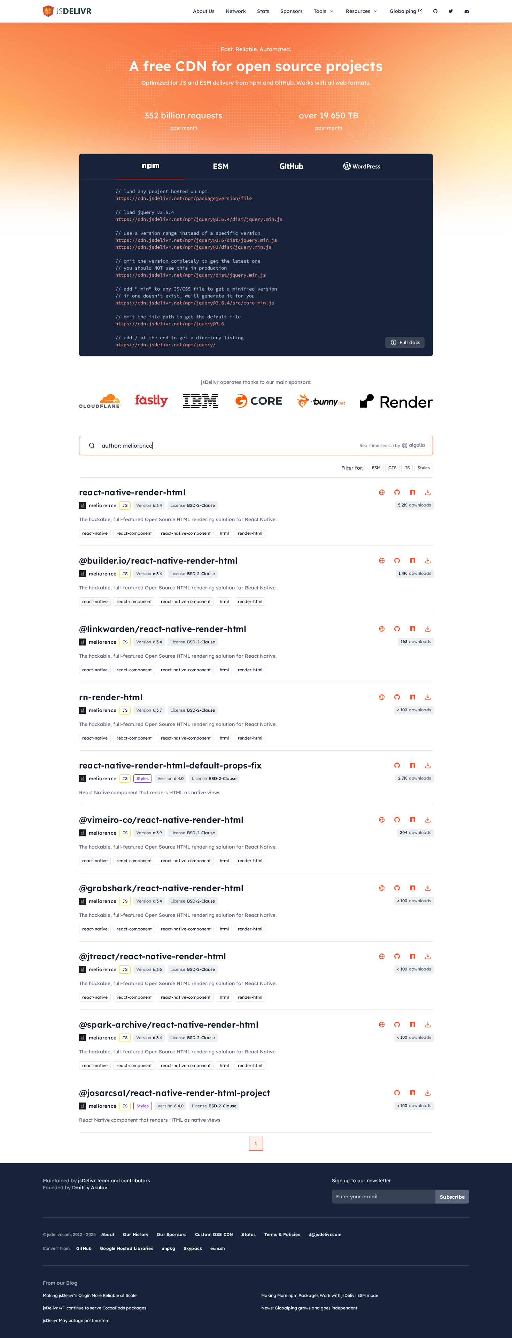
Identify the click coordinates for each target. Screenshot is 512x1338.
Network (236, 11)
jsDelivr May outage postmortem (76, 1320)
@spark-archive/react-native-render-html (168, 1024)
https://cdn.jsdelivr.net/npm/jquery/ (165, 344)
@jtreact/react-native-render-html (152, 956)
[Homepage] (381, 492)
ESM (376, 467)
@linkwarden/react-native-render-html (162, 629)
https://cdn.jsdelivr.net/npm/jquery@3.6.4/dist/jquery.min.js (198, 219)
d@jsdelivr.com (325, 1234)
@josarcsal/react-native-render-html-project (174, 1093)
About (108, 1234)
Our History (135, 1234)
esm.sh (217, 1248)
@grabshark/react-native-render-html (161, 888)
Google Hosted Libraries (126, 1248)
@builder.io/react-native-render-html (158, 560)
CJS (392, 467)
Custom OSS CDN (214, 1234)
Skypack (193, 1248)
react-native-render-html (132, 492)
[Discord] (466, 11)
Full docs (409, 342)
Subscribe (452, 1197)
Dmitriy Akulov (89, 1187)
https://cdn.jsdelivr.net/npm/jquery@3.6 (169, 323)
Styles (424, 467)
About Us (204, 11)
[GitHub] (435, 11)
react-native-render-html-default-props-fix (170, 765)
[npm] (412, 492)
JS (407, 467)
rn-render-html (111, 697)
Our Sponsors (171, 1234)
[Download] (427, 492)
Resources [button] (358, 11)
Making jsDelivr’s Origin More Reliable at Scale (90, 1295)
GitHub (84, 1248)
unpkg (168, 1248)
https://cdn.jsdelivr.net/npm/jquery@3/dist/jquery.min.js (193, 247)
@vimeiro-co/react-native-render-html (161, 819)
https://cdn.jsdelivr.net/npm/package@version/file (183, 198)
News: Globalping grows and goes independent (309, 1307)
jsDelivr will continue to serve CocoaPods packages (94, 1307)
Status (248, 1234)
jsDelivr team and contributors (114, 1180)
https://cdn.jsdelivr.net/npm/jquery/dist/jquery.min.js (190, 275)
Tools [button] (320, 11)
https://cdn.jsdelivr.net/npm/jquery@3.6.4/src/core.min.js (194, 303)
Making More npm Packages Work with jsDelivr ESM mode (319, 1295)
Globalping (403, 11)
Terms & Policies (282, 1234)
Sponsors (291, 11)
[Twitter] (451, 11)
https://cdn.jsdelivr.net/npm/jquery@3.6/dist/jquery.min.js (196, 240)
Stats (263, 11)
